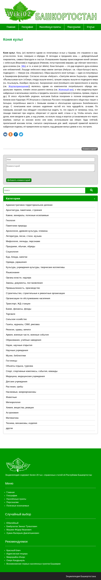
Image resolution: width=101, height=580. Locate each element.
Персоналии (73, 27)
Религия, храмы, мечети (18, 329)
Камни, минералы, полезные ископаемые (27, 215)
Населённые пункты (50, 27)
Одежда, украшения (16, 262)
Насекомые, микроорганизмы (21, 392)
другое (9, 428)
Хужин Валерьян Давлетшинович (22, 533)
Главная (11, 27)
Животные (11, 397)
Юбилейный (12, 523)
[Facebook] (16, 134)
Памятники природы (16, 225)
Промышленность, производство (23, 288)
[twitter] (21, 134)
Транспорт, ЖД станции (18, 303)
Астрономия (12, 412)
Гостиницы (11, 360)
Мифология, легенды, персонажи (23, 241)
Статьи (90, 27)
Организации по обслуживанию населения (28, 298)
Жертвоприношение (19, 86)
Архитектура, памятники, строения (24, 210)
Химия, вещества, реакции (20, 407)
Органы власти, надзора (18, 277)
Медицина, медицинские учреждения (25, 376)
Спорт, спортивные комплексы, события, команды (31, 371)
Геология (10, 220)
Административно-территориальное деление (29, 205)
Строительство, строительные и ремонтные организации (35, 293)
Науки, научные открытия (19, 345)
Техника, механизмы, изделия (21, 423)
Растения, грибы (14, 386)
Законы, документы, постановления (24, 283)
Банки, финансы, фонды (18, 309)
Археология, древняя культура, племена (26, 231)
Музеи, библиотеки (16, 355)
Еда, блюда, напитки (16, 257)
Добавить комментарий (18, 180)
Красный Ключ (13, 550)
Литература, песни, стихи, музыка (23, 236)
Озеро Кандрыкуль (15, 560)
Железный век (66, 90)
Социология (12, 251)
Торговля (10, 314)
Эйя (23, 66)
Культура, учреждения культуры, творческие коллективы (35, 267)
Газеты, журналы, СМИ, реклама (22, 324)
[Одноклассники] (10, 134)
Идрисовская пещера (16, 554)
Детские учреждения (16, 381)
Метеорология (13, 402)
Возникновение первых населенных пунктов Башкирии (33, 564)
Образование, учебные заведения (23, 340)
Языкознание (12, 272)
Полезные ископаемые (17, 506)
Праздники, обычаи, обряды (20, 246)
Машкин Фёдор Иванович (18, 530)
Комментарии (90, 148)
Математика (12, 418)
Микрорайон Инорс (15, 557)
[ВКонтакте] (5, 134)
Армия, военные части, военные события (27, 334)
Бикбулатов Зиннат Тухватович (21, 526)
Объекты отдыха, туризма (19, 366)
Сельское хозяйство (16, 319)
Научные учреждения (17, 350)
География (27, 27)
